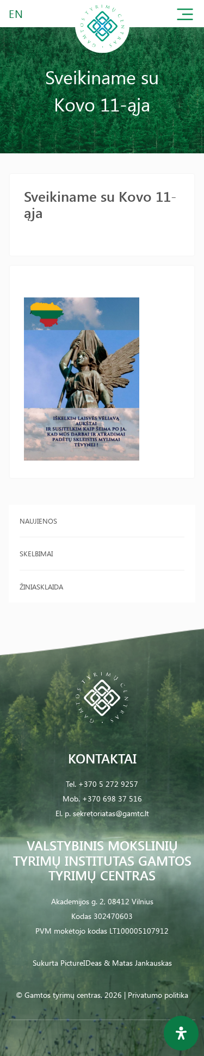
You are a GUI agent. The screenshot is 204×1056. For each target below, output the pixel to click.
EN (16, 13)
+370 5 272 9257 (108, 784)
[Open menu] (185, 16)
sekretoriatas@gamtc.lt (111, 813)
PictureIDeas (81, 963)
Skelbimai (36, 553)
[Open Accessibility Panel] (181, 1033)
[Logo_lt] (102, 51)
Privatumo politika (158, 995)
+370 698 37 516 (112, 798)
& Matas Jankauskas (138, 963)
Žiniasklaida (41, 586)
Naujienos (38, 520)
